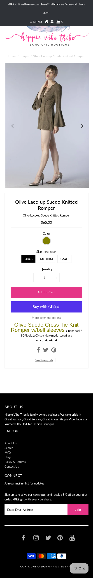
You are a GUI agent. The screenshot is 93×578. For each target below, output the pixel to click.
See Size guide (44, 360)
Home (12, 56)
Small (64, 259)
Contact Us (12, 466)
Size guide (50, 252)
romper (25, 56)
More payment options (46, 317)
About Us (11, 443)
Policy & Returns (15, 462)
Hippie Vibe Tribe (60, 566)
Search (9, 448)
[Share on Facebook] (38, 351)
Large (28, 259)
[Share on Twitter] (45, 351)
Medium (46, 259)
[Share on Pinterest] (53, 351)
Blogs (8, 457)
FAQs (8, 452)
